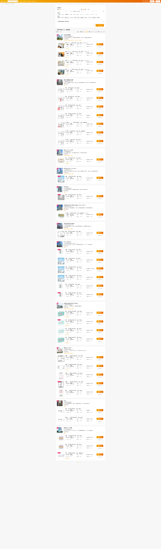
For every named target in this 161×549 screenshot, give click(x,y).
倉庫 (77, 14)
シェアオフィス (87, 14)
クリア (94, 25)
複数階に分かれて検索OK (76, 11)
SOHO (74, 14)
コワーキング (81, 14)
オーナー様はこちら (145, 1)
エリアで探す (21, 1)
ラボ (96, 14)
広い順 (101, 31)
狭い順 (104, 31)
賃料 (81, 9)
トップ (2, 3)
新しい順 (92, 31)
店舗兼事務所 (67, 14)
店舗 (62, 14)
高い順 (87, 31)
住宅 (71, 14)
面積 (58, 9)
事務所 (59, 14)
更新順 (78, 31)
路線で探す (24, 1)
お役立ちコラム (34, 1)
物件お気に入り (29, 1)
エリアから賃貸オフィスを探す (7, 3)
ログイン (158, 1)
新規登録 (152, 1)
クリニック (92, 14)
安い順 (84, 31)
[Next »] (83, 462)
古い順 (96, 31)
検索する (100, 25)
